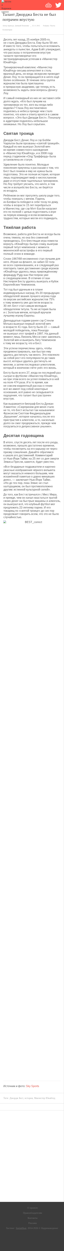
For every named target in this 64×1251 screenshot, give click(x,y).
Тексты (52, 26)
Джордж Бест (16, 1098)
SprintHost (21, 1228)
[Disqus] (32, 1156)
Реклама (32, 1223)
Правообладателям (32, 1213)
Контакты (32, 1218)
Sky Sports (32, 1086)
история (29, 1098)
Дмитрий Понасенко (22, 26)
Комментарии (7, 30)
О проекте (32, 1208)
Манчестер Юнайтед (44, 1098)
